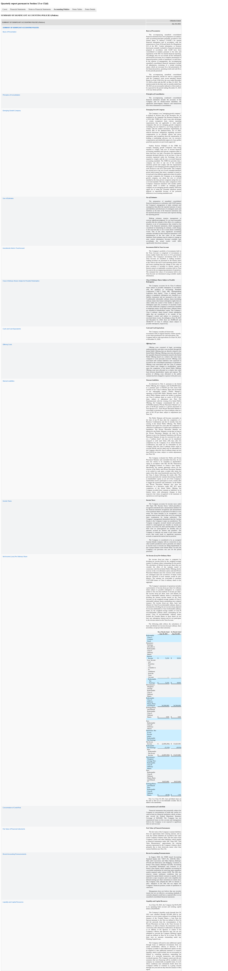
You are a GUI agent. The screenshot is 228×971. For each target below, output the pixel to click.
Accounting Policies (61, 9)
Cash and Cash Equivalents (12, 329)
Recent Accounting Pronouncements (14, 854)
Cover (4, 9)
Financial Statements (18, 9)
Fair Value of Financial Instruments (14, 829)
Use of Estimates (8, 198)
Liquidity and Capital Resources (13, 902)
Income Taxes (7, 501)
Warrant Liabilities (8, 381)
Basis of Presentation (9, 32)
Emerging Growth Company (12, 110)
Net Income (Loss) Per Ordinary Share (15, 556)
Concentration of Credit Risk (12, 807)
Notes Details (90, 9)
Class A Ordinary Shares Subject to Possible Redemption (21, 281)
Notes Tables (77, 9)
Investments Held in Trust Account (13, 248)
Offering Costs (7, 344)
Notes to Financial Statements (39, 9)
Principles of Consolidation (11, 95)
